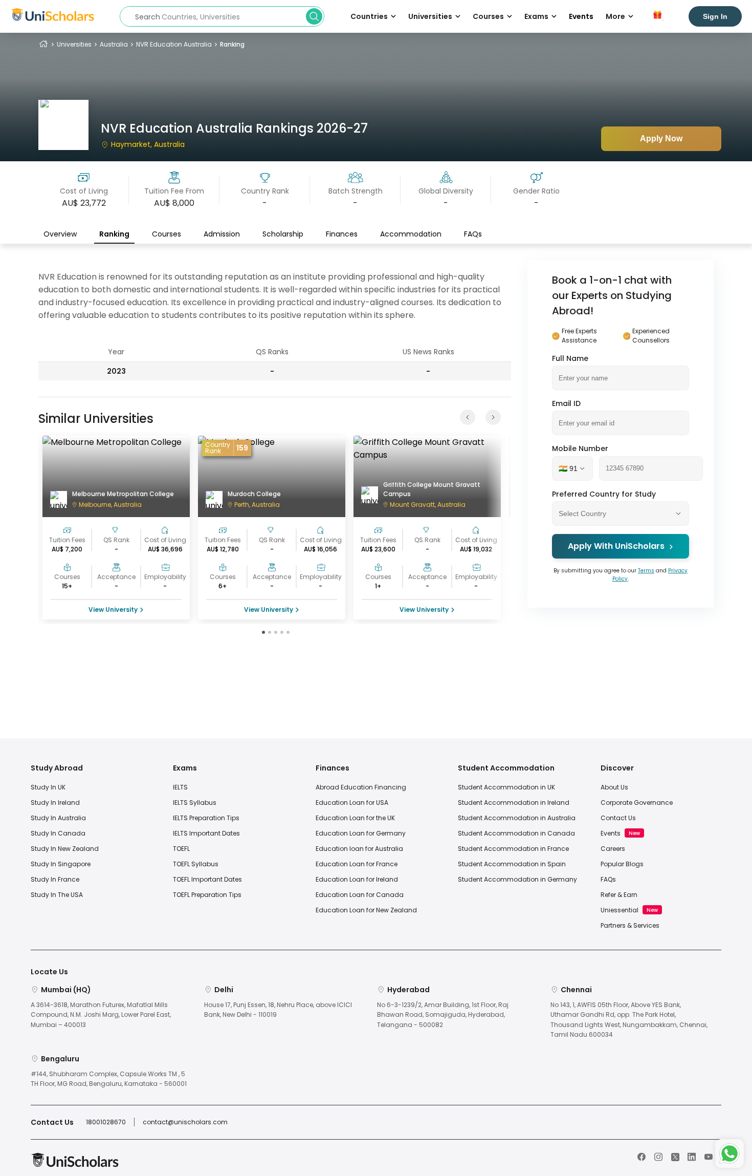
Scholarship (282, 234)
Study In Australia (58, 818)
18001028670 (106, 1122)
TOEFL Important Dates (207, 879)
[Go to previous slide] (467, 417)
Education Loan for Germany (361, 833)
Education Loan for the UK (355, 818)
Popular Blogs (622, 864)
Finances (342, 234)
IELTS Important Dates (206, 833)
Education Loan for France (356, 864)
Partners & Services (630, 925)
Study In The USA (57, 894)
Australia (114, 44)
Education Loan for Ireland (357, 879)
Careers (613, 848)
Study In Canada (58, 833)
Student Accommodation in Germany (517, 879)
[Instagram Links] (658, 1156)
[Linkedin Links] (692, 1156)
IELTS (180, 787)
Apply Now (661, 138)
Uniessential (619, 910)
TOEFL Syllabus (195, 864)
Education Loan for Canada (360, 894)
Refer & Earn (619, 894)
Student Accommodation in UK (506, 787)
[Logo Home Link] (75, 1165)
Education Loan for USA (352, 802)
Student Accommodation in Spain (512, 864)
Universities (74, 44)
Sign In (715, 16)
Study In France (55, 879)
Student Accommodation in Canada (516, 833)
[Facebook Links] (641, 1156)
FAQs (473, 234)
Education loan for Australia (359, 848)
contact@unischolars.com (185, 1122)
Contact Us (618, 818)
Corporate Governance (637, 802)
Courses (166, 234)
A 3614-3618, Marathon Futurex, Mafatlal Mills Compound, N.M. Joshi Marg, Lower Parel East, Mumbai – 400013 (101, 1014)
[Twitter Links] (675, 1156)
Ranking (114, 234)
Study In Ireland (55, 802)
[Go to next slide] (493, 417)
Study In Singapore (61, 864)
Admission (222, 234)
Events (581, 16)
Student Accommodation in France (513, 848)
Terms (646, 570)
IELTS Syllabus (194, 802)
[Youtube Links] (708, 1156)
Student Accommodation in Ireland (513, 802)
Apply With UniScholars (616, 546)
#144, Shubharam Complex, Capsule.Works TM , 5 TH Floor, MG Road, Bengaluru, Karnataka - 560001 (109, 1079)
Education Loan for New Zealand (366, 910)
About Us (614, 787)
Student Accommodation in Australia (517, 818)
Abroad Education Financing (361, 787)
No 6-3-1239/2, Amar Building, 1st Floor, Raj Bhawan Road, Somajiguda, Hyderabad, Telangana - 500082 (442, 1014)
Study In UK (48, 787)
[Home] (43, 44)
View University (113, 609)
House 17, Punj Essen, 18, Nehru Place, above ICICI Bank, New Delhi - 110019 (278, 1009)
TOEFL (181, 848)
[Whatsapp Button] (729, 1153)
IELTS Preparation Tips (206, 818)
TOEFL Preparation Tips (207, 894)
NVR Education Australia (174, 44)
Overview (60, 234)
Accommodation (410, 234)
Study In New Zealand (65, 848)
